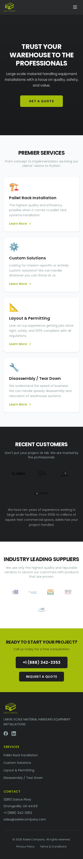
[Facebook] (6, 733)
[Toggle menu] (75, 7)
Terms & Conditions (53, 846)
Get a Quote (41, 101)
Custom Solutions (17, 763)
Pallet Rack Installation (21, 755)
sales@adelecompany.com (25, 819)
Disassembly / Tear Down (23, 778)
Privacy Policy (25, 846)
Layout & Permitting (19, 770)
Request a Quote (41, 676)
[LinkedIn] (14, 733)
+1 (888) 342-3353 (41, 662)
